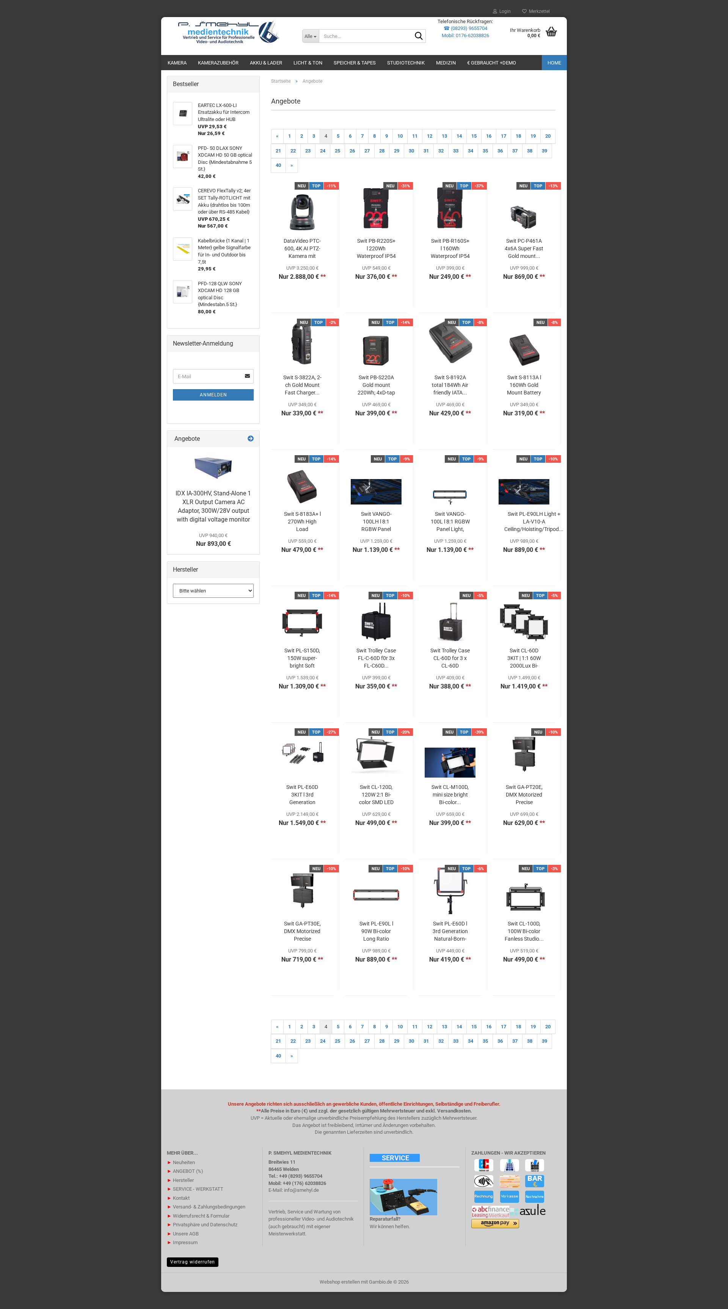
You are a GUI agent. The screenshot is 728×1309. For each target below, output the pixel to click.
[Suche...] (418, 36)
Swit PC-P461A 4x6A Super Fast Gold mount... (524, 248)
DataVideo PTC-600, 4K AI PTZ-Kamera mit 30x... (302, 249)
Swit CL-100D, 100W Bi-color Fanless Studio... (524, 931)
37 (515, 151)
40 (278, 165)
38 (529, 151)
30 (411, 151)
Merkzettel (538, 11)
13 (444, 136)
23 (308, 151)
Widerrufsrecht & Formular (198, 1216)
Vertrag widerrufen (192, 1262)
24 (322, 151)
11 (414, 136)
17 (503, 136)
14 (459, 136)
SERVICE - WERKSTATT (195, 1189)
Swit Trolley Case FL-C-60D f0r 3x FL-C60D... (376, 658)
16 (488, 136)
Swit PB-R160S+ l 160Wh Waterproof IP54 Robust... (450, 249)
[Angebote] (251, 439)
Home (554, 63)
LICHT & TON (307, 63)
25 (337, 151)
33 (455, 151)
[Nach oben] (707, 1298)
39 (544, 151)
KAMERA (177, 63)
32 (441, 151)
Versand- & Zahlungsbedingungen (206, 1207)
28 (381, 151)
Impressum (182, 1242)
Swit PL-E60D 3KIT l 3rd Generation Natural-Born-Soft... (302, 795)
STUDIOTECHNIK (406, 63)
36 (500, 151)
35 (485, 151)
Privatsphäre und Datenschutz (202, 1224)
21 (278, 151)
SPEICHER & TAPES (355, 63)
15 (474, 136)
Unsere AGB (183, 1234)
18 (518, 136)
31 (426, 151)
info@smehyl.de (301, 1190)
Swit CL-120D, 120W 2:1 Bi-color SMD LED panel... (376, 795)
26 (352, 151)
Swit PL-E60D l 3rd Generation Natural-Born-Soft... (450, 932)
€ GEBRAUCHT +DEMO (491, 63)
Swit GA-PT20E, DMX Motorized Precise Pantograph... (524, 795)
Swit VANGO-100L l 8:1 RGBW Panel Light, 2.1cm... (450, 522)
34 (470, 151)
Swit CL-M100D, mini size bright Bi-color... (450, 794)
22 (293, 151)
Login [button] (504, 11)
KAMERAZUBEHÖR (218, 63)
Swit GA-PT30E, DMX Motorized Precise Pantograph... (302, 932)
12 (429, 136)
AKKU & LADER (266, 63)
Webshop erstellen (340, 1282)
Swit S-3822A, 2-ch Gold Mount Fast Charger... (302, 385)
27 (367, 151)
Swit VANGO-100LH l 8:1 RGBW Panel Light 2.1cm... (376, 522)
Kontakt (178, 1198)
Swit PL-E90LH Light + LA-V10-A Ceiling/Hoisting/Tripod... (533, 521)
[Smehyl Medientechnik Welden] (229, 32)
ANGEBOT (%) (185, 1171)
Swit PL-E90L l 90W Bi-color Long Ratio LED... (376, 932)
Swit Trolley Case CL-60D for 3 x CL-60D (450, 658)
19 (533, 136)
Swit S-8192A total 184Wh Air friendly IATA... (450, 385)
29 (396, 151)
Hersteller (180, 1180)
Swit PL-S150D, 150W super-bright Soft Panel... (302, 658)
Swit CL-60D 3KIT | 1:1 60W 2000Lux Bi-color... (524, 658)
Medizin (446, 63)
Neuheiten (181, 1162)
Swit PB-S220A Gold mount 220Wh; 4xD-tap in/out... (376, 385)
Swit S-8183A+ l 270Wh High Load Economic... (302, 522)
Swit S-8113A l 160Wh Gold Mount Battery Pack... (524, 385)
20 (548, 136)
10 (400, 136)
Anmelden (213, 395)
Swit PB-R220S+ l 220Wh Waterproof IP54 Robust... (376, 249)
